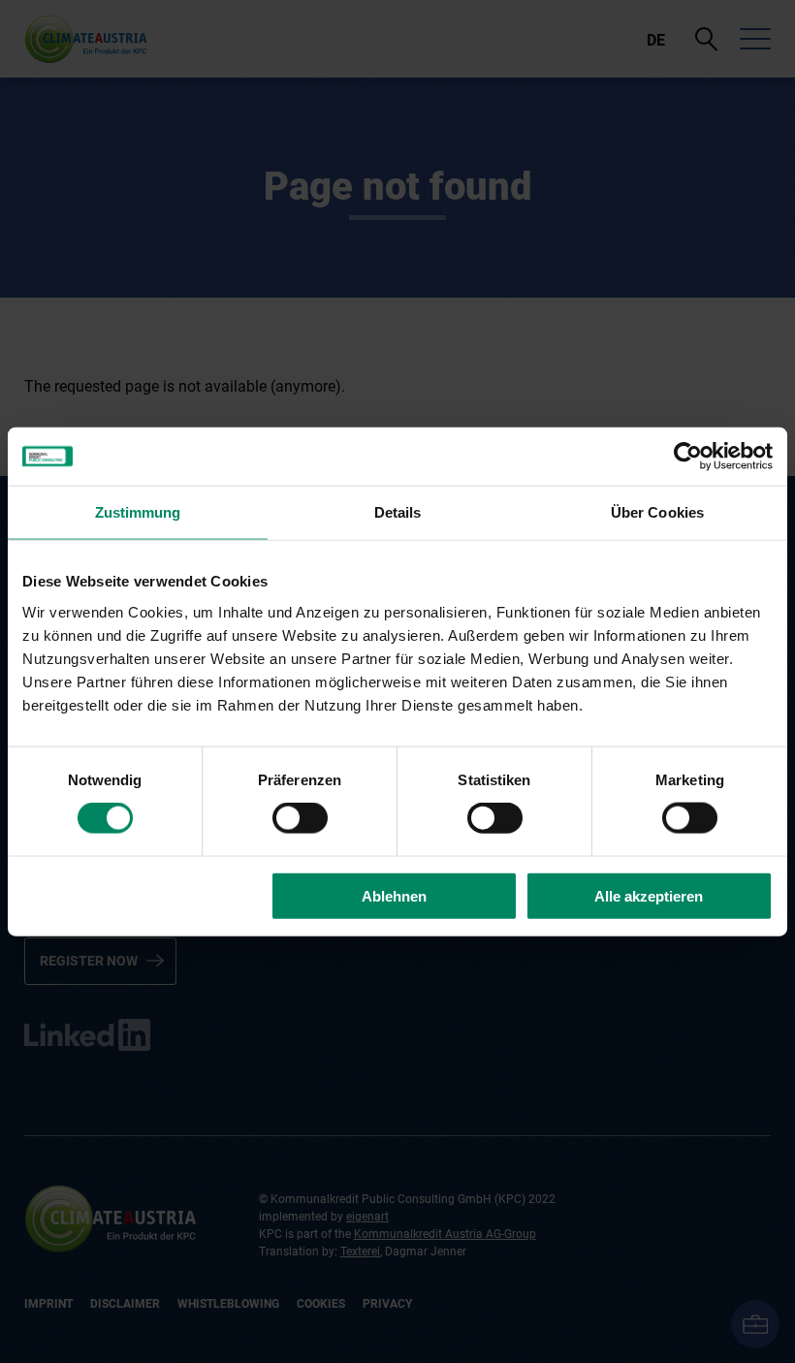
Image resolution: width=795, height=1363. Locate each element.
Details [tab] (398, 512)
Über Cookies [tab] (657, 512)
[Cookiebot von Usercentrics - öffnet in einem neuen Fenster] (688, 456)
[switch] (300, 818)
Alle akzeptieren (648, 895)
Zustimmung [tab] (138, 512)
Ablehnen (394, 895)
